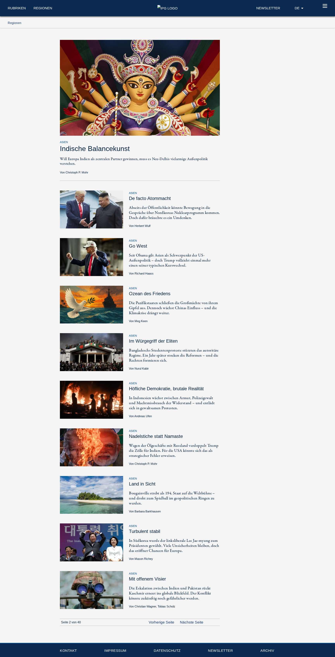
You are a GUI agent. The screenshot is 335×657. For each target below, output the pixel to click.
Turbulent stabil (144, 531)
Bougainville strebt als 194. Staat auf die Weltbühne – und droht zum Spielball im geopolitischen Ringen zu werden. (172, 498)
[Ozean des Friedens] (91, 304)
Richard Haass (144, 273)
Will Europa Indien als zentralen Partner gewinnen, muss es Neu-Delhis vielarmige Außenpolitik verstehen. (134, 161)
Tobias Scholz (166, 606)
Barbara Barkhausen (148, 511)
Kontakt (68, 651)
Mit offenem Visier (147, 579)
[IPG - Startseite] (167, 8)
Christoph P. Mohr (77, 172)
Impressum (115, 651)
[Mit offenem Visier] (91, 590)
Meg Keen (141, 321)
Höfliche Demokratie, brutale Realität (166, 388)
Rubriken (17, 8)
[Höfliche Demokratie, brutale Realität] (91, 399)
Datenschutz (167, 651)
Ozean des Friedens (149, 293)
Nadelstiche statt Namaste (156, 436)
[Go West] (91, 257)
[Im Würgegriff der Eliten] (91, 352)
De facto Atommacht (150, 198)
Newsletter (220, 651)
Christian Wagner (145, 606)
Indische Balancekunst (95, 149)
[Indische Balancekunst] (140, 87)
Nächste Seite (192, 622)
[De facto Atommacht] (91, 209)
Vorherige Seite (161, 622)
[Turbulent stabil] (91, 542)
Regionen (43, 8)
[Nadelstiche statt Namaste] (91, 447)
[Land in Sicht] (91, 494)
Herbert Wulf (142, 225)
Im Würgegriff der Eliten (153, 341)
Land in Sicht (142, 483)
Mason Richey (144, 558)
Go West (138, 246)
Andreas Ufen (143, 416)
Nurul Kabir (142, 368)
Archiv (267, 651)
